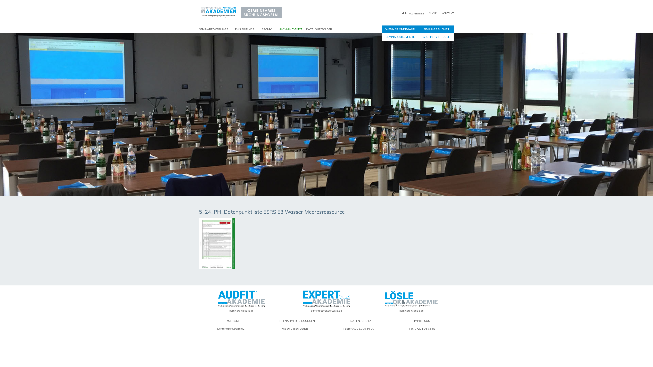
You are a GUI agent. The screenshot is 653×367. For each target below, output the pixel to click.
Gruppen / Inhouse (436, 37)
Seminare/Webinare (213, 29)
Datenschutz (360, 320)
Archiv (266, 29)
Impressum (422, 320)
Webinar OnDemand (400, 29)
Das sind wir (244, 29)
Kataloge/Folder (319, 29)
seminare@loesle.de (411, 310)
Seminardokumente (400, 37)
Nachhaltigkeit (290, 29)
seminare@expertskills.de (326, 310)
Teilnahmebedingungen (297, 320)
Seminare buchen (436, 29)
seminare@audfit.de (241, 310)
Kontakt (448, 13)
